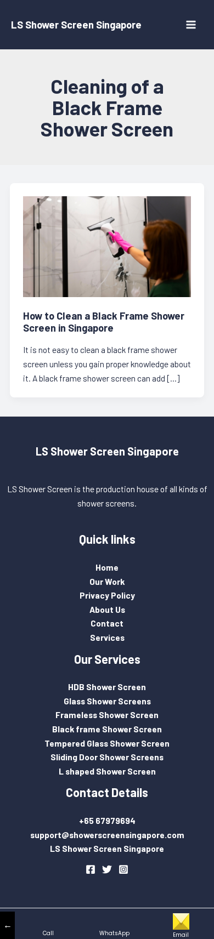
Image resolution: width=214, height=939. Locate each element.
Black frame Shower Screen (107, 729)
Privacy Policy (107, 595)
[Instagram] (123, 869)
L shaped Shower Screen (107, 771)
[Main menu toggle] (191, 24)
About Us (107, 609)
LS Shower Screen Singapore (76, 25)
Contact (107, 623)
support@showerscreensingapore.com (107, 834)
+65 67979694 (107, 820)
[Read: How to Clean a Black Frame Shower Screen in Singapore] (107, 245)
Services (107, 637)
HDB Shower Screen (107, 686)
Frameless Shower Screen (107, 714)
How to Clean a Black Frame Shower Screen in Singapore (103, 322)
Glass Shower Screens (107, 701)
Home (107, 567)
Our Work (107, 581)
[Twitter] (107, 869)
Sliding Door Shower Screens (107, 757)
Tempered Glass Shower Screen (107, 743)
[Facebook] (90, 869)
